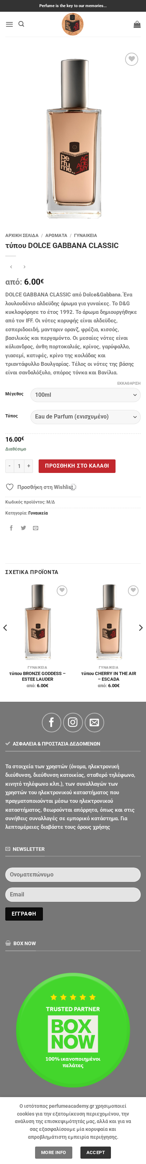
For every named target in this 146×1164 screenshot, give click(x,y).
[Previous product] (24, 267)
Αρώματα (56, 235)
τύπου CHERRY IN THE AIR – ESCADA (108, 676)
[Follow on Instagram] (73, 722)
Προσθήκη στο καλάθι (77, 466)
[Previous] (5, 642)
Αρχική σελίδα (22, 235)
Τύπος (11, 416)
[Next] (140, 642)
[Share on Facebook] (11, 528)
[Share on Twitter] (23, 528)
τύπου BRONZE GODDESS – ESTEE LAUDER (37, 676)
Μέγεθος (14, 394)
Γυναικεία (85, 235)
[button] (9, 24)
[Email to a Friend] (35, 528)
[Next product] (11, 267)
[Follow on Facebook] (51, 722)
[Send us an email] (94, 722)
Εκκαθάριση (129, 383)
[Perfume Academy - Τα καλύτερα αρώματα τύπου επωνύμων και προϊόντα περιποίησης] (73, 24)
